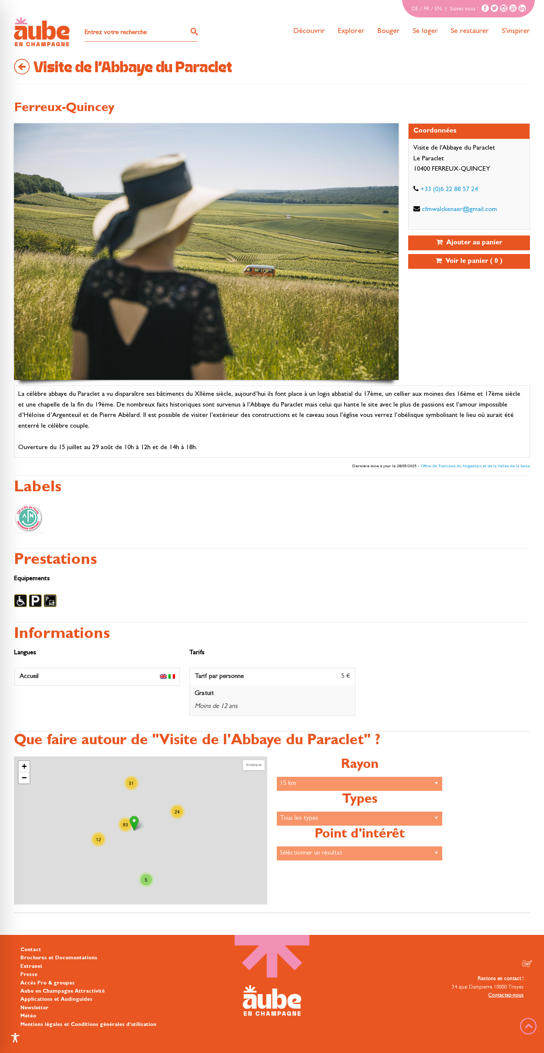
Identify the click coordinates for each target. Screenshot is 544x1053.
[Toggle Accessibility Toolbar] (15, 1037)
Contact (30, 950)
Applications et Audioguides (56, 999)
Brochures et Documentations (58, 958)
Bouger (388, 31)
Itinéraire (254, 765)
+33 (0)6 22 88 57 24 (449, 190)
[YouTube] (513, 8)
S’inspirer (516, 31)
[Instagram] (503, 8)
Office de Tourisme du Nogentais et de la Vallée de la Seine (475, 466)
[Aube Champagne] (42, 32)
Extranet (31, 966)
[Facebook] (485, 8)
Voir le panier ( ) (472, 261)
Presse (28, 974)
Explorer (351, 31)
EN (438, 9)
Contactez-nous (506, 995)
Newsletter (34, 1007)
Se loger (425, 31)
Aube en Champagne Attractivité (62, 991)
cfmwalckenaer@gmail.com (459, 210)
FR (426, 9)
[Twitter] (494, 8)
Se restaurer (470, 31)
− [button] (24, 777)
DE (415, 9)
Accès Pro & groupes (47, 983)
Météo (28, 1016)
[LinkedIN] (522, 8)
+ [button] (24, 766)
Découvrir (309, 31)
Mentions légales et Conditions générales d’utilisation (88, 1024)
